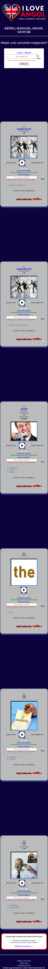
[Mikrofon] (39, 57)
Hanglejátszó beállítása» (24, 170)
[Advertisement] (24, 96)
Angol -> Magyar (24, 52)
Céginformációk (24, 965)
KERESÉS (24, 64)
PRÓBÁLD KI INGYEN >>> (24, 946)
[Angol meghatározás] (36, 163)
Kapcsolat (24, 963)
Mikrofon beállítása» (24, 174)
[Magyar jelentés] (10, 163)
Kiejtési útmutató (24, 961)
